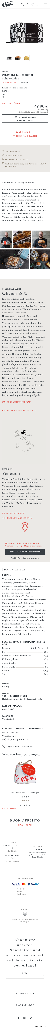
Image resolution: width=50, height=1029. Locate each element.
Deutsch (38, 1026)
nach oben (25, 825)
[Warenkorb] (37, 4)
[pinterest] (31, 1018)
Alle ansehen (9, 808)
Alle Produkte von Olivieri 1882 (19, 410)
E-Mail (25, 973)
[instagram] (24, 1018)
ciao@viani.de (25, 1005)
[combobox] (40, 1026)
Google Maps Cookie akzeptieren (25, 552)
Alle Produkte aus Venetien (17, 518)
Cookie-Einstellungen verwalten (25, 558)
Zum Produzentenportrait (16, 402)
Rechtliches (23, 993)
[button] (27, 4)
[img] (7, 4)
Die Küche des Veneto (13, 513)
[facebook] (18, 1018)
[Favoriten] (32, 4)
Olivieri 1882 (9, 82)
